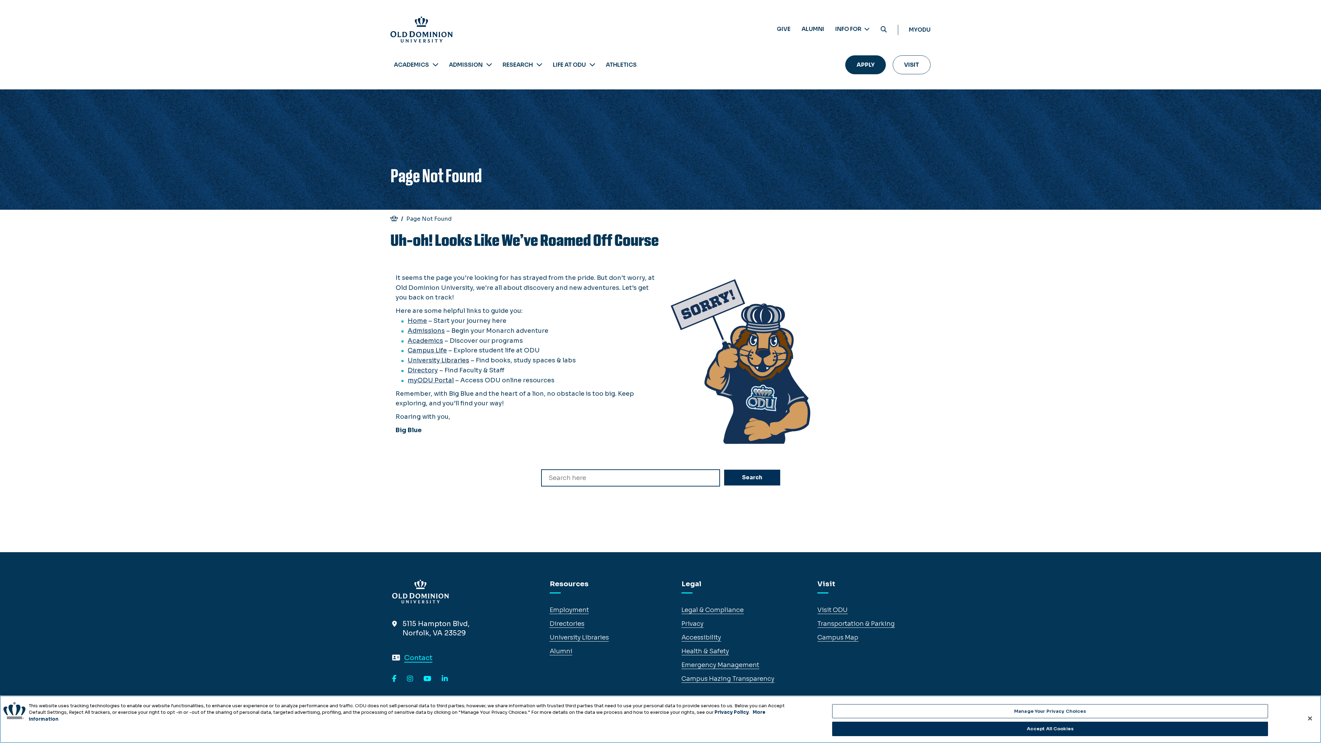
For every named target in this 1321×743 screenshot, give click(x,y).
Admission (466, 64)
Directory (423, 370)
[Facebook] (394, 679)
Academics (411, 64)
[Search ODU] (884, 30)
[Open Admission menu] (489, 65)
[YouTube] (427, 679)
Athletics (621, 64)
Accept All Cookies (1050, 729)
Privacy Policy (732, 712)
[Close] (1310, 718)
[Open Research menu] (539, 65)
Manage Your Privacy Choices (1050, 711)
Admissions (426, 331)
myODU (920, 29)
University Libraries (438, 360)
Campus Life (427, 350)
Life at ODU (569, 64)
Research (518, 64)
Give (784, 29)
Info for (848, 29)
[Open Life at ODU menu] (592, 65)
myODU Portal (431, 380)
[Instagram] (410, 679)
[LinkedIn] (445, 679)
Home (417, 321)
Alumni (813, 29)
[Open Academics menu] (435, 65)
